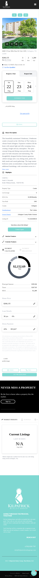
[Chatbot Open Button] (34, 573)
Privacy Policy (8, 575)
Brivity (18, 573)
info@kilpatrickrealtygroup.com (25, 550)
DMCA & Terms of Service (21, 575)
